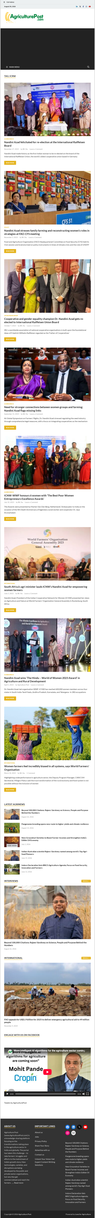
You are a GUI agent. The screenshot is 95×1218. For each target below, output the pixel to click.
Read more (18, 1183)
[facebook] (83, 6)
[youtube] (89, 6)
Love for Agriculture (83, 1214)
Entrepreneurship (11, 315)
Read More (9, 162)
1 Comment (31, 773)
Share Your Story (42, 1145)
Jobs (37, 1137)
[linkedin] (76, 6)
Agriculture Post (23, 685)
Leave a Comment (36, 149)
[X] (79, 1127)
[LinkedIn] (73, 1127)
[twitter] (80, 6)
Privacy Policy (41, 1141)
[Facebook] (67, 1127)
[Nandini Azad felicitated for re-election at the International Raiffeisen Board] (47, 110)
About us (39, 1132)
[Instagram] (67, 1133)
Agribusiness (9, 139)
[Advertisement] (47, 45)
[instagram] (86, 6)
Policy (6, 227)
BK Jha (25, 149)
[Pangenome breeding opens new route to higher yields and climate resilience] (12, 824)
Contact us (39, 1154)
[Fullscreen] (87, 1094)
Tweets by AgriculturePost (15, 1103)
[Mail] (73, 1133)
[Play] (7, 1094)
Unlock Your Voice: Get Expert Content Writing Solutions (45, 1162)
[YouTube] (85, 1127)
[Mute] (83, 1094)
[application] (47, 1072)
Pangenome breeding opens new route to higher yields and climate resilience (55, 824)
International (9, 583)
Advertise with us (42, 1150)
